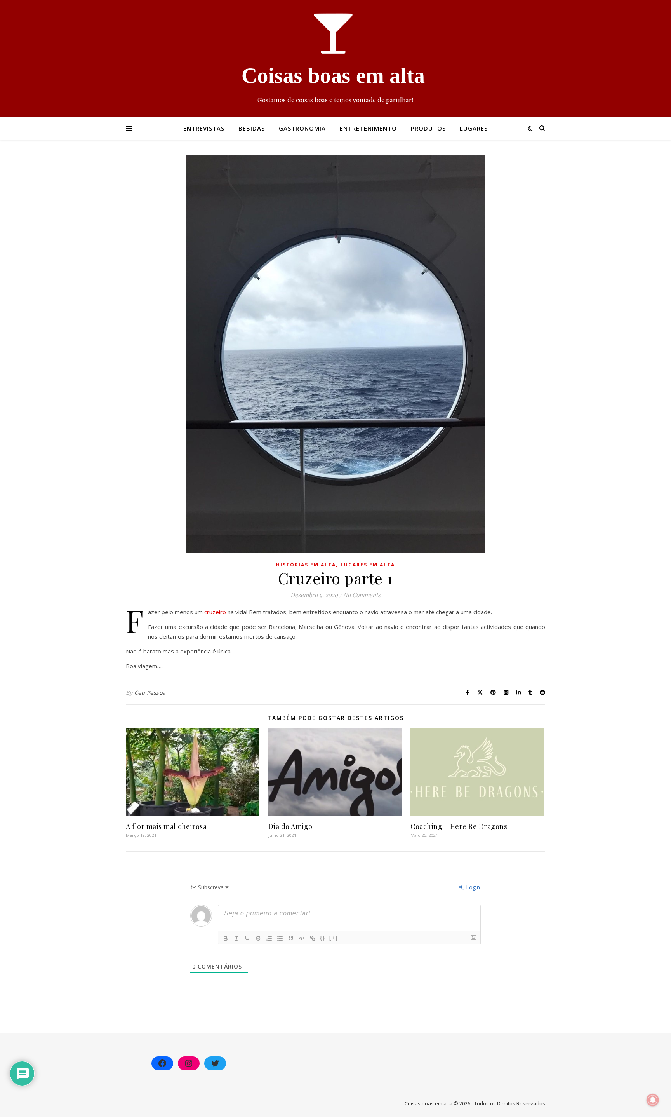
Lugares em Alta (368, 564)
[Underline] (247, 938)
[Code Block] (301, 938)
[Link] (312, 938)
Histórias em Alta (306, 564)
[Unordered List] (280, 938)
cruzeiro (216, 612)
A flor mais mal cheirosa (166, 826)
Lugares (474, 128)
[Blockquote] (290, 938)
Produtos (428, 128)
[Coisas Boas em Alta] (335, 58)
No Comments (362, 595)
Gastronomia (302, 128)
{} (322, 938)
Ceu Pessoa (150, 692)
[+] (333, 938)
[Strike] (258, 938)
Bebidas (251, 128)
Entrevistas (203, 128)
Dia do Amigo (290, 826)
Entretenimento (368, 128)
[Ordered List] (269, 938)
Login (472, 887)
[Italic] (236, 938)
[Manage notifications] (653, 1100)
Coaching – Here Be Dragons (458, 826)
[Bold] (225, 938)
